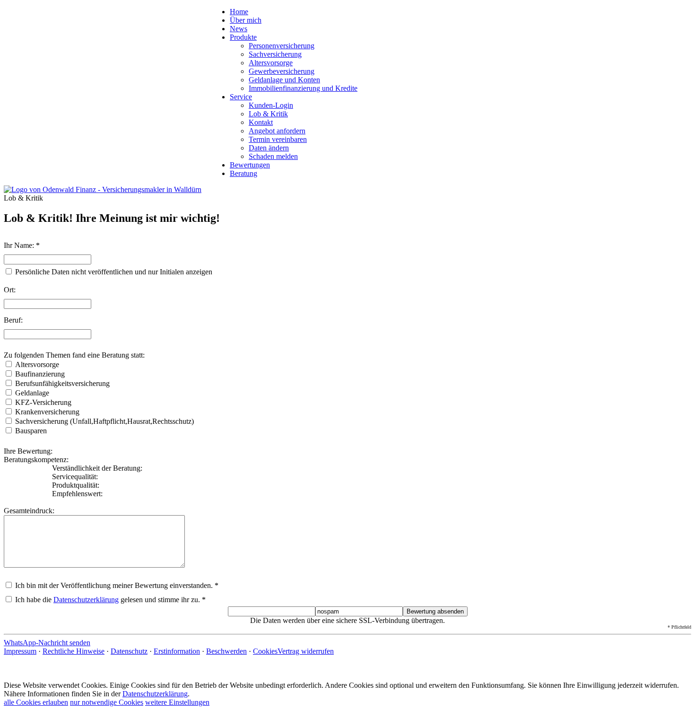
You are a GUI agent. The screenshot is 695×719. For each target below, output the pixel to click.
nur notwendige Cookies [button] (106, 702)
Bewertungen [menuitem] (250, 165)
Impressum (20, 651)
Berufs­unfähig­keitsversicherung (62, 383)
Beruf (12, 320)
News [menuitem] (238, 29)
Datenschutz (129, 651)
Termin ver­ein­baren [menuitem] (278, 139)
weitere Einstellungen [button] (177, 702)
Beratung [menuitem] (243, 173)
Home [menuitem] (239, 12)
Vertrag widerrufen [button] (306, 651)
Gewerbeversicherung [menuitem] (281, 71)
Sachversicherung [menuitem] (275, 54)
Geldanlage (32, 393)
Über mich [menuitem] (245, 20)
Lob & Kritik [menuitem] (268, 114)
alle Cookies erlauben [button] (36, 702)
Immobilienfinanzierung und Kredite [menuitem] (303, 88)
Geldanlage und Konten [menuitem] (284, 80)
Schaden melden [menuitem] (273, 156)
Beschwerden (226, 651)
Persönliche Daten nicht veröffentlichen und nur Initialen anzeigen (113, 272)
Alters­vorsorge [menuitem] (271, 63)
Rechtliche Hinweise (73, 651)
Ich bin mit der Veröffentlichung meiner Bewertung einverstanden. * (115, 585)
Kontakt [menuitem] (261, 122)
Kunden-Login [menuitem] (271, 105)
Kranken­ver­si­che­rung (47, 412)
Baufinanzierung (40, 374)
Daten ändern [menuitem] (269, 148)
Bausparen (31, 431)
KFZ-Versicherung (43, 402)
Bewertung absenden (435, 611)
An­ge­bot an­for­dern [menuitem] (277, 131)
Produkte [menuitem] (243, 37)
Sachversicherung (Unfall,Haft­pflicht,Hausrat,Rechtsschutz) (104, 421)
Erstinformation (177, 651)
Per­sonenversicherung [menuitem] (281, 46)
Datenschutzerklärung (86, 600)
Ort (9, 290)
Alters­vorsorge (37, 364)
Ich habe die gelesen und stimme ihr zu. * (109, 600)
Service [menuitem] (241, 97)
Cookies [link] (265, 651)
